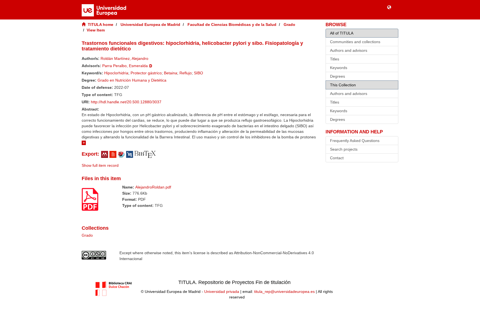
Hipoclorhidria (116, 73)
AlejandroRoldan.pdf (153, 187)
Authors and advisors (348, 50)
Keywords (338, 67)
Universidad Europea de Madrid (150, 24)
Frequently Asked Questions (354, 140)
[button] (389, 7)
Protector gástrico (146, 73)
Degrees (337, 76)
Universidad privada (221, 291)
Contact (337, 158)
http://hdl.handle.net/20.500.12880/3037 (126, 102)
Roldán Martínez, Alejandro (124, 58)
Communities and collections (355, 42)
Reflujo (185, 73)
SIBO (198, 73)
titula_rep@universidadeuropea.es (284, 291)
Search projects (344, 149)
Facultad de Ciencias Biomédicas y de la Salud (232, 24)
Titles (334, 59)
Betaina (170, 73)
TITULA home (100, 24)
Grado (289, 24)
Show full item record (100, 165)
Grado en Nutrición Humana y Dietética (132, 80)
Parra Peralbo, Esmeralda (125, 65)
